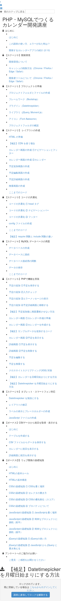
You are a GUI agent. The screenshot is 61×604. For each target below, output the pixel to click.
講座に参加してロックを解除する (31, 594)
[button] (0, 1)
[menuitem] (1, 5)
